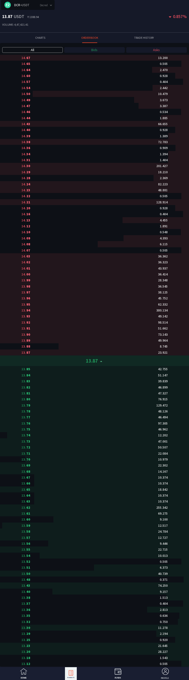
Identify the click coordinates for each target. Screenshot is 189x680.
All (32, 50)
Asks (156, 50)
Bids (94, 50)
